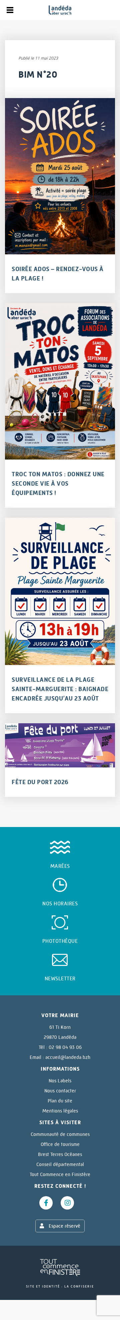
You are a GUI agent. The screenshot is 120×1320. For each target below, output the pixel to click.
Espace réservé (63, 1226)
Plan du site (60, 1101)
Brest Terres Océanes (60, 1154)
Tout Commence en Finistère (60, 1174)
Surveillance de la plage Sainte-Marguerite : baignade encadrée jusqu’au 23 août (60, 689)
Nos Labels (60, 1081)
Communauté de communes (60, 1134)
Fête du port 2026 (40, 782)
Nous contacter (60, 1091)
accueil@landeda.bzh (67, 1057)
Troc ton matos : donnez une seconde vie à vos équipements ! (58, 484)
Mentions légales (60, 1111)
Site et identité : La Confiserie (60, 1286)
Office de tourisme (60, 1144)
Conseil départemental (60, 1164)
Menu (10, 10)
